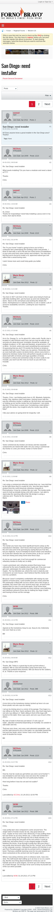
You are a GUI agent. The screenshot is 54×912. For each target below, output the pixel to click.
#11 (50, 620)
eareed (16, 113)
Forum (8, 30)
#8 (50, 437)
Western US (32, 30)
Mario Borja (18, 275)
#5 (50, 289)
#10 (49, 536)
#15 (49, 818)
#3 (50, 204)
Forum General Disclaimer (13, 79)
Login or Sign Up (44, 2)
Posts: (32, 120)
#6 (50, 331)
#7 (50, 390)
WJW (15, 606)
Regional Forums (19, 30)
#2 (50, 162)
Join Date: (17, 120)
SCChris (17, 149)
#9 (50, 477)
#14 (49, 762)
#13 (49, 695)
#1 (50, 127)
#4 (50, 240)
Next (47, 104)
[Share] (49, 120)
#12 (49, 658)
